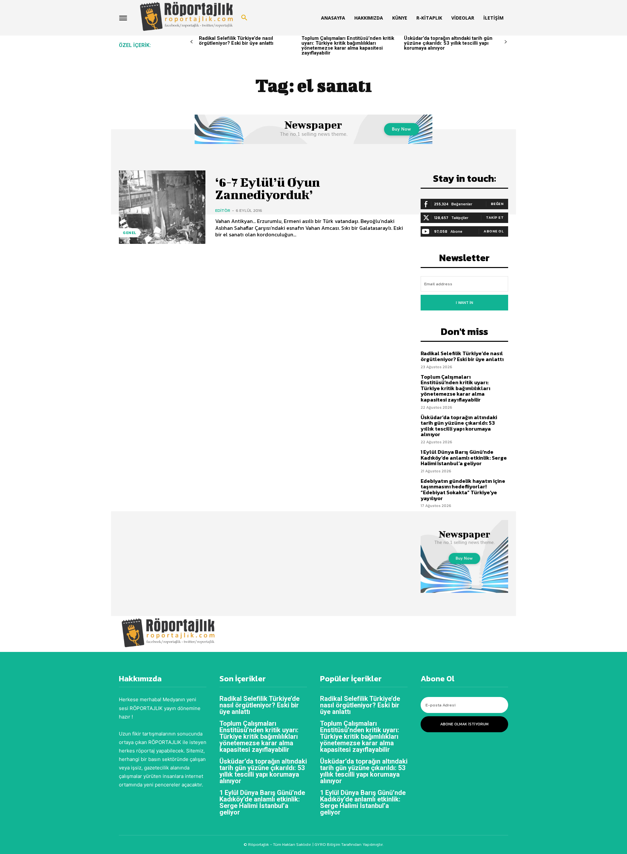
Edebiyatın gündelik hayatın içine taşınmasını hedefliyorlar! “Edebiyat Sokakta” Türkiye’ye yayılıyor (463, 489)
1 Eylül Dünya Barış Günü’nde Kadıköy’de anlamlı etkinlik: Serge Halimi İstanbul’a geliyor (464, 457)
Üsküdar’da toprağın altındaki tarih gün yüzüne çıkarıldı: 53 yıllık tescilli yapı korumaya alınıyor (448, 43)
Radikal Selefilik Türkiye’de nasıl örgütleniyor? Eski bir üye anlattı (236, 40)
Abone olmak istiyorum (464, 724)
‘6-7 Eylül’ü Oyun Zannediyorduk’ (267, 188)
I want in (464, 303)
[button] (244, 18)
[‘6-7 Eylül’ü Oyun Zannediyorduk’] (162, 207)
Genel (130, 233)
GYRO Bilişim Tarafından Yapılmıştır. (348, 844)
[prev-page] (191, 42)
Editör (222, 210)
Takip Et (495, 217)
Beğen (497, 203)
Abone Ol (494, 231)
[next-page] (506, 42)
